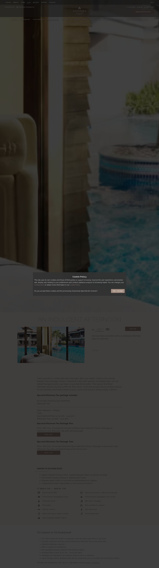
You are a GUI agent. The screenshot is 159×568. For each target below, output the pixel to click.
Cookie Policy (75, 285)
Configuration (39, 285)
